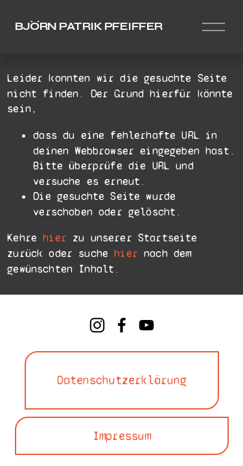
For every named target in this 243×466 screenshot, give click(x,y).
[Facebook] (122, 325)
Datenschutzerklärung (122, 380)
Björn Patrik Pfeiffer (89, 26)
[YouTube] (146, 325)
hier (55, 238)
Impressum (122, 436)
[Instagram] (97, 325)
